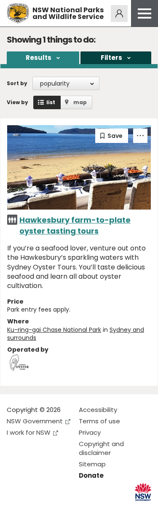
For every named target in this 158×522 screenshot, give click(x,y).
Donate (91, 475)
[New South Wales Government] (143, 492)
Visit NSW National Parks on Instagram (32, 509)
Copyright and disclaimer (101, 448)
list (50, 102)
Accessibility (98, 409)
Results (38, 57)
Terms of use (99, 421)
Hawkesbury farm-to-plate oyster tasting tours (75, 225)
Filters (111, 57)
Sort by (17, 83)
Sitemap (92, 464)
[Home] (18, 13)
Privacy (90, 432)
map (80, 102)
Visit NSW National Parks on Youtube (51, 509)
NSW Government (35, 421)
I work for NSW (29, 432)
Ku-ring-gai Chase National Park (54, 330)
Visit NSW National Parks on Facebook (14, 509)
